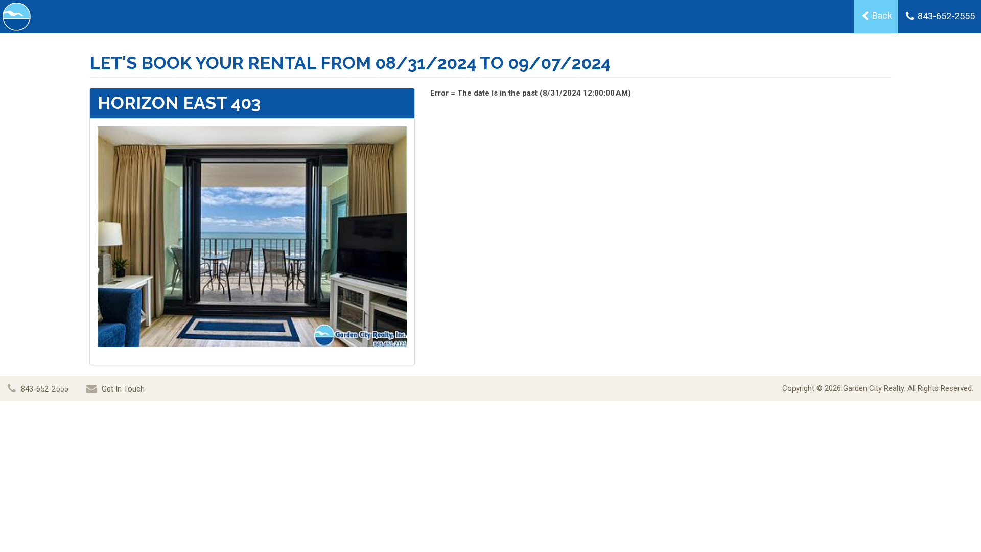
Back (881, 15)
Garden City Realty (873, 388)
